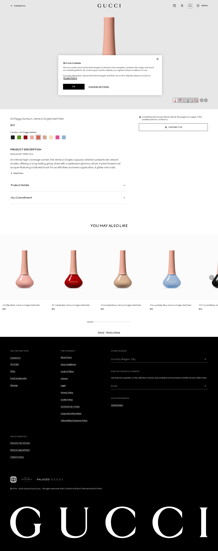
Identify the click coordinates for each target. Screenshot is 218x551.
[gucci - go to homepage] (109, 6)
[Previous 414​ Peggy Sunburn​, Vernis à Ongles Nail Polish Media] (202, 100)
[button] (109, 54)
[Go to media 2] (180, 100)
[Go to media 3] (184, 100)
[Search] (190, 5)
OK (73, 86)
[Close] (157, 59)
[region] (110, 75)
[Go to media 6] (196, 100)
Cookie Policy (70, 78)
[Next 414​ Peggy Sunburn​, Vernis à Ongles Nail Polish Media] (206, 100)
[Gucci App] (13, 479)
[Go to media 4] (188, 100)
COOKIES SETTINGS (70, 406)
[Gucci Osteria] (27, 479)
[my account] (182, 6)
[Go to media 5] (192, 100)
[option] (12, 137)
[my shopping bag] (174, 6)
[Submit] (205, 359)
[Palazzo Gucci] (50, 480)
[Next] (211, 277)
